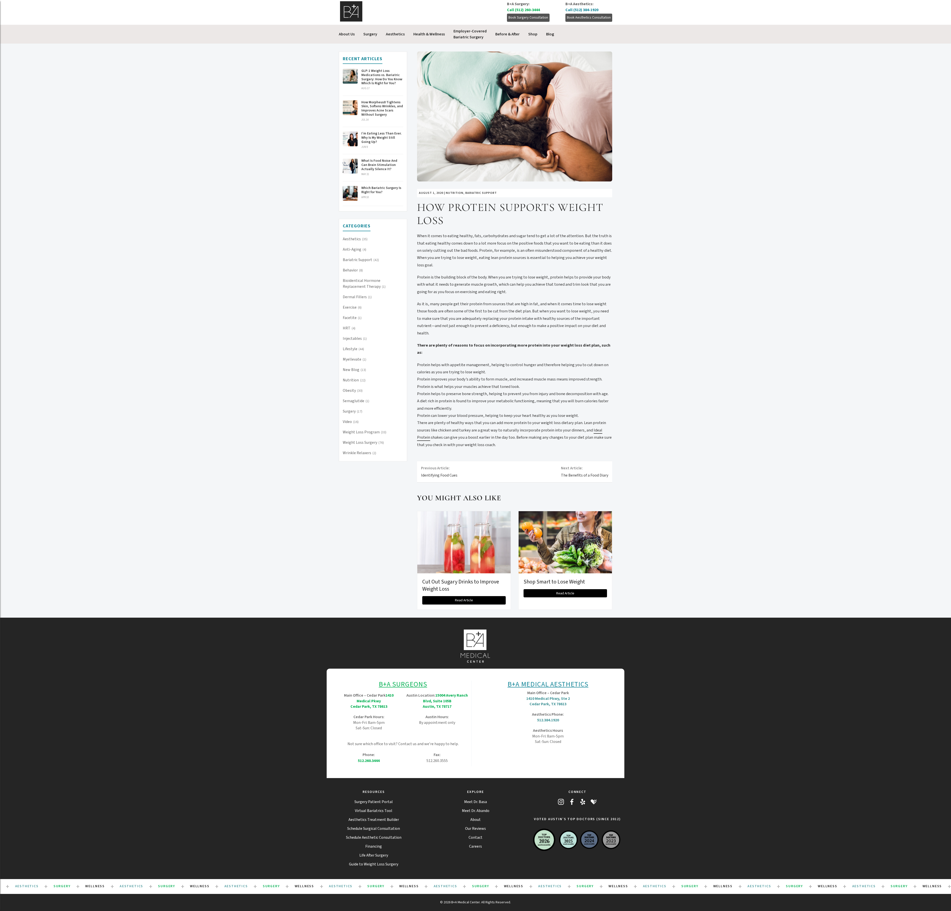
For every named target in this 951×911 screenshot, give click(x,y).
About (475, 819)
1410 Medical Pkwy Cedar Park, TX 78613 (372, 701)
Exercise (352, 307)
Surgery (352, 411)
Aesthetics (355, 239)
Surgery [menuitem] (370, 34)
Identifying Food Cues (439, 471)
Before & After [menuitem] (507, 34)
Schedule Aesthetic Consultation (373, 837)
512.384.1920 (548, 720)
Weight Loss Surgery (363, 442)
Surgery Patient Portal (373, 802)
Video (351, 422)
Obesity (353, 390)
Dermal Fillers (357, 297)
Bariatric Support (361, 260)
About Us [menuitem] (347, 34)
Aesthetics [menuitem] (395, 34)
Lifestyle (353, 349)
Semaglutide (356, 401)
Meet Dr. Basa (475, 802)
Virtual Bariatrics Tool (373, 810)
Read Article (464, 600)
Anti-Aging (354, 249)
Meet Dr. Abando (475, 810)
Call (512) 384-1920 (581, 10)
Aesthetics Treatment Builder (373, 819)
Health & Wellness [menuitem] (429, 34)
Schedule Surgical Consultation (373, 828)
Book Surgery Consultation (528, 17)
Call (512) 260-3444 (523, 10)
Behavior (353, 270)
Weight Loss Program (364, 432)
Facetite (352, 318)
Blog (550, 34)
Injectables (355, 338)
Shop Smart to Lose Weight (554, 582)
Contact (475, 837)
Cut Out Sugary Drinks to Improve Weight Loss (460, 585)
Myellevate (354, 359)
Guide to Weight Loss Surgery (373, 864)
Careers (475, 846)
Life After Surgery (373, 855)
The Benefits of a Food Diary (584, 471)
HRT (349, 328)
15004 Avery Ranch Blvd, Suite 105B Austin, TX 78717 (445, 701)
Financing (373, 846)
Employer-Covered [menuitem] (470, 34)
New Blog (354, 370)
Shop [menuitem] (532, 34)
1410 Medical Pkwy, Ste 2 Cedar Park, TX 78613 (548, 701)
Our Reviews (475, 828)
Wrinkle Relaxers (359, 453)
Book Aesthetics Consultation (589, 17)
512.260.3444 (369, 760)
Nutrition (354, 380)
